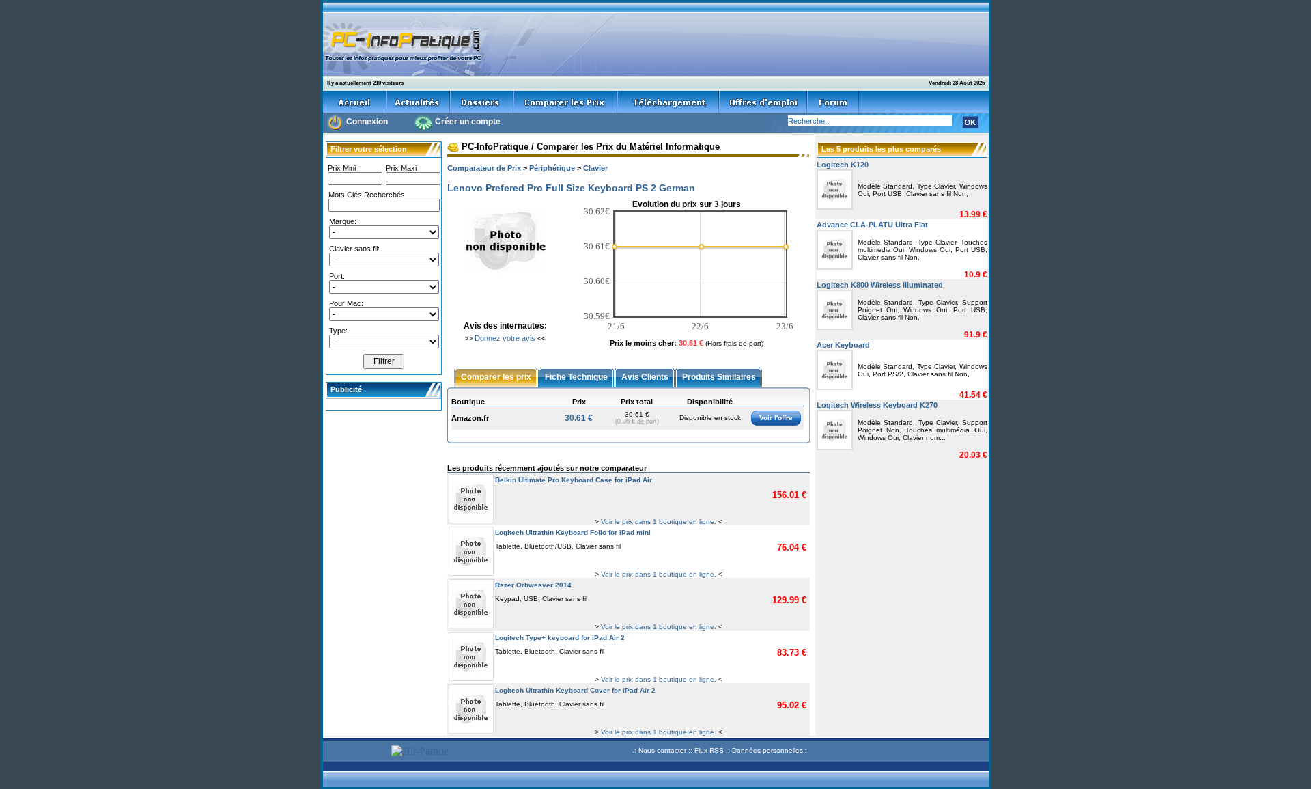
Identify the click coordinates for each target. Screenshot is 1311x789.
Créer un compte (468, 121)
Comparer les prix (496, 376)
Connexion (367, 121)
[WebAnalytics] (355, 752)
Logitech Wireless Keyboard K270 (877, 405)
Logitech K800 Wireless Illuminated (880, 285)
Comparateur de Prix (484, 168)
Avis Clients (644, 376)
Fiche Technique (576, 376)
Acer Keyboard (843, 345)
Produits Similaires (719, 376)
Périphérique (552, 168)
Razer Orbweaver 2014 (533, 585)
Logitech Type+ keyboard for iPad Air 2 (560, 637)
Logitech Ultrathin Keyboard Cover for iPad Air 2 (575, 690)
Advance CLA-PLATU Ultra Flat (872, 225)
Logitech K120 (843, 165)
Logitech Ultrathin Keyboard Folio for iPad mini (573, 532)
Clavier (595, 168)
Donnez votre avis (505, 338)
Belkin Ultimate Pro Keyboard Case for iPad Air (573, 480)
